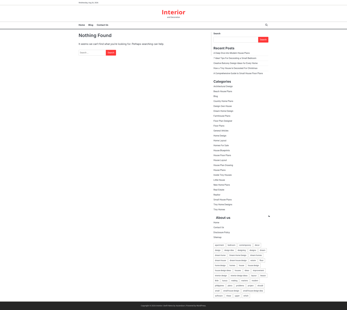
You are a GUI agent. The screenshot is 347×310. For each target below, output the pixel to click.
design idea (229, 250)
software (219, 296)
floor (262, 260)
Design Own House (222, 106)
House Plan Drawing (223, 165)
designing (242, 250)
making (234, 281)
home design (220, 265)
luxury (224, 281)
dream (262, 250)
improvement (258, 270)
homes (232, 265)
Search (216, 33)
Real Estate (218, 189)
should (260, 286)
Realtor (216, 194)
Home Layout (219, 140)
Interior (173, 12)
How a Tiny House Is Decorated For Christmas (235, 68)
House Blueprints (221, 150)
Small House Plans (222, 199)
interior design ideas (239, 276)
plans (230, 286)
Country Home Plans (223, 101)
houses (238, 270)
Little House (219, 180)
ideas (247, 270)
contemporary (245, 245)
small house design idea (253, 291)
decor (257, 245)
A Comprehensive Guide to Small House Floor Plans (238, 73)
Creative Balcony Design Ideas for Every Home (235, 63)
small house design (231, 291)
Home (82, 25)
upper (237, 296)
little (217, 281)
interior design (221, 276)
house (241, 265)
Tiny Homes (219, 209)
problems (240, 286)
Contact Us (102, 25)
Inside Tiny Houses (222, 175)
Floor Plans (218, 126)
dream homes (256, 255)
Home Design (219, 135)
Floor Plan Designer (222, 121)
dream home (220, 255)
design (218, 250)
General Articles (220, 130)
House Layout (220, 160)
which (245, 296)
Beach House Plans (222, 91)
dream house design (238, 260)
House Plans (219, 170)
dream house (220, 260)
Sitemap (217, 237)
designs (253, 250)
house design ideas (223, 270)
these (228, 296)
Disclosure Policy (221, 232)
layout (254, 276)
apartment (219, 245)
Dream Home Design (223, 111)
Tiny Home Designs (222, 204)
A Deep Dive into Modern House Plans (231, 53)
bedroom (231, 245)
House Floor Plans (222, 155)
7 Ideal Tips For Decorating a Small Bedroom (234, 58)
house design (253, 265)
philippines (219, 286)
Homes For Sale (221, 145)
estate (253, 260)
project (251, 286)
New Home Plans (221, 185)
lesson (263, 276)
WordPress (201, 306)
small (217, 291)
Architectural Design (223, 86)
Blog (90, 25)
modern (255, 281)
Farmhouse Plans (221, 116)
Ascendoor (180, 306)
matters (244, 281)
